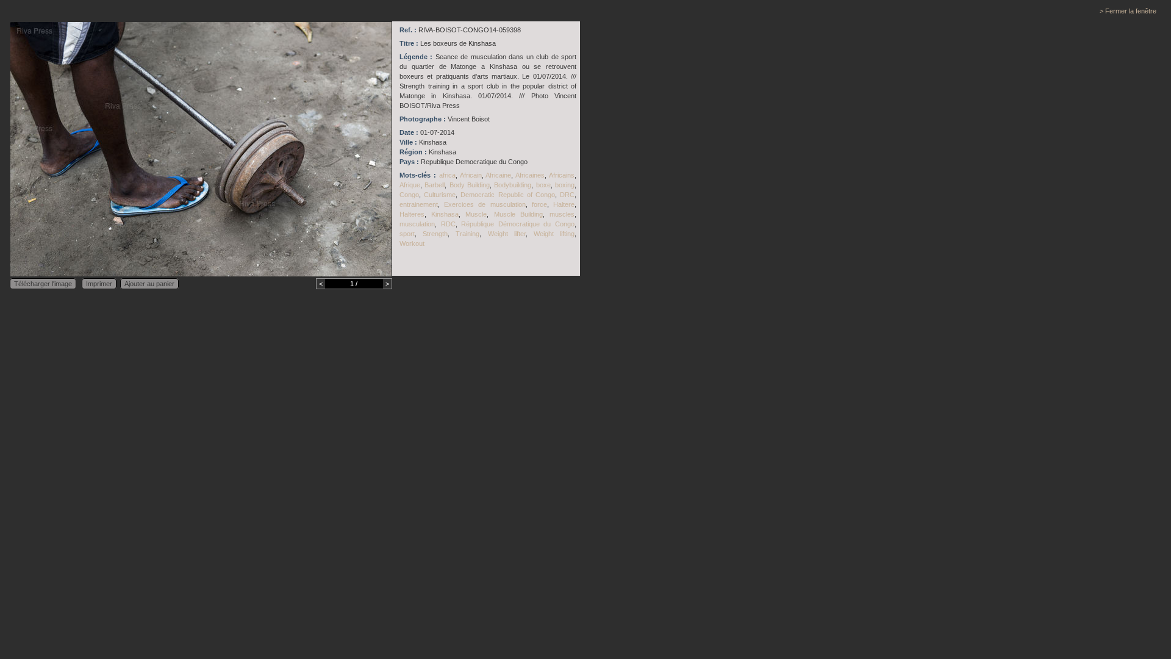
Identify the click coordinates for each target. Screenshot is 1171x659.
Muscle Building (518, 214)
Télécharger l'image (43, 283)
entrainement (418, 204)
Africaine (498, 175)
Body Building (469, 185)
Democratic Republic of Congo (507, 194)
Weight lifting (554, 233)
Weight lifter (507, 233)
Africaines (530, 175)
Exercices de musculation (484, 204)
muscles (562, 214)
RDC (448, 224)
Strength (435, 233)
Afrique (409, 185)
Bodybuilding (512, 185)
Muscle (476, 214)
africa (447, 175)
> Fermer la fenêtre (1128, 11)
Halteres (411, 214)
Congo (409, 194)
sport (407, 233)
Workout (411, 243)
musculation (417, 224)
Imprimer (99, 283)
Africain (471, 175)
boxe (543, 185)
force (539, 204)
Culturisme (440, 194)
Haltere (564, 204)
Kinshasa (445, 214)
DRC (567, 194)
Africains (562, 175)
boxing (565, 185)
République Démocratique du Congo (518, 224)
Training (467, 233)
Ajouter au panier (149, 283)
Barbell (434, 185)
